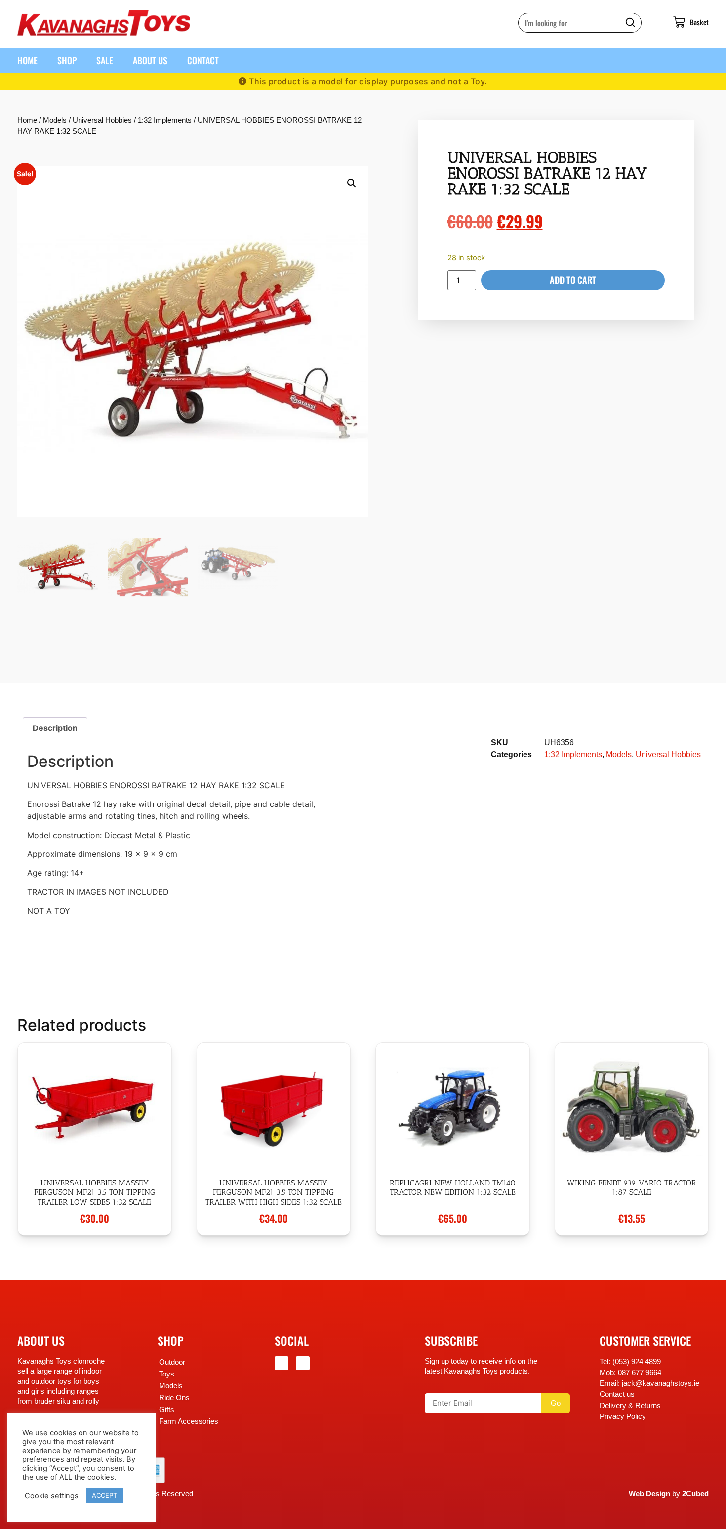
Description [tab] (55, 728)
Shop (67, 60)
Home (27, 60)
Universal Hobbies (102, 120)
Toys (166, 1374)
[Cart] (680, 22)
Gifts (166, 1410)
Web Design (649, 1494)
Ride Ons (174, 1398)
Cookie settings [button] (52, 1495)
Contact (203, 60)
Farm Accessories (188, 1421)
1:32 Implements (165, 120)
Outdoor (172, 1362)
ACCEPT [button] (104, 1495)
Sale (104, 60)
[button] (352, 183)
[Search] (631, 22)
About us (150, 60)
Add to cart (573, 279)
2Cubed (695, 1494)
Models (55, 120)
